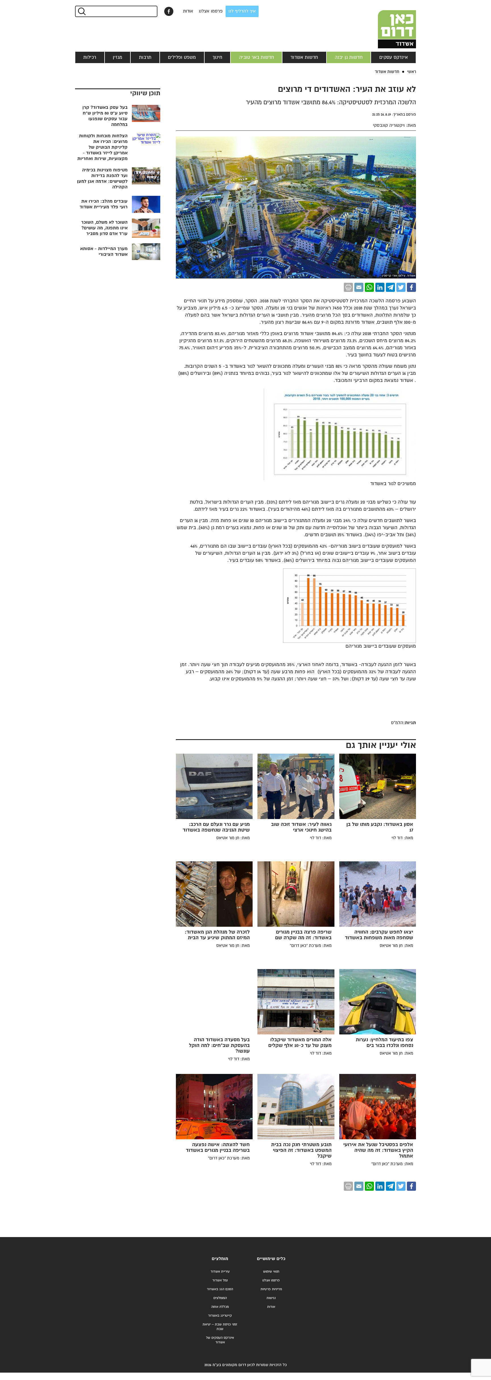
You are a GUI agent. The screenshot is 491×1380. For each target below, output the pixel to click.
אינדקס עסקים (393, 57)
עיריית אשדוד (220, 1271)
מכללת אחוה (220, 1306)
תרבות (145, 57)
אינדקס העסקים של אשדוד (220, 1340)
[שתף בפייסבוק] (168, 11)
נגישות (271, 1298)
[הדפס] (348, 287)
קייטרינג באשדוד (220, 1315)
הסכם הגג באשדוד (220, 1289)
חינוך (217, 57)
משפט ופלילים (182, 57)
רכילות (89, 57)
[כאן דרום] (387, 24)
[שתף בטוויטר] (400, 287)
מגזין (117, 57)
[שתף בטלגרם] (390, 287)
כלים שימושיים (271, 1259)
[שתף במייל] (358, 287)
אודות (188, 11)
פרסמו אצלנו (211, 11)
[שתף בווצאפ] (369, 287)
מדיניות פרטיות (271, 1289)
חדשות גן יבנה (349, 57)
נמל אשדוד (220, 1280)
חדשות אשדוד (304, 57)
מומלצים (220, 1259)
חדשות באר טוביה (256, 57)
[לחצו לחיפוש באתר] (81, 11)
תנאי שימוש (271, 1271)
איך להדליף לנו (242, 11)
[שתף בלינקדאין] (379, 287)
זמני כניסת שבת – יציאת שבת (220, 1327)
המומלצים (220, 1298)
